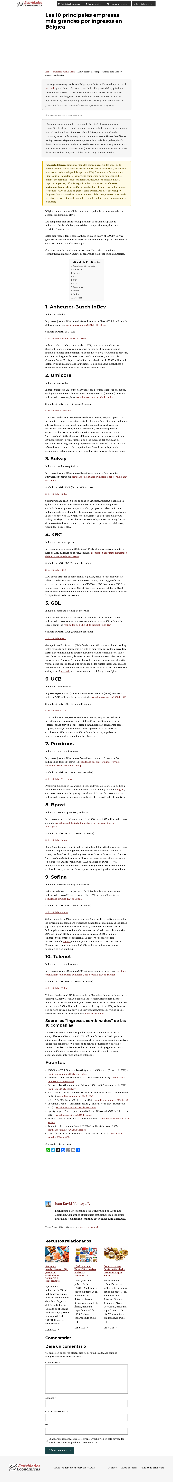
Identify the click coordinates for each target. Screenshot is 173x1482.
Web (47, 1425)
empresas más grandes (64, 71)
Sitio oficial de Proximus (58, 779)
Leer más (52, 1330)
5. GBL (74, 280)
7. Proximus (77, 287)
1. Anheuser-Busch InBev (83, 265)
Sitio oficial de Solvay (57, 494)
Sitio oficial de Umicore (58, 410)
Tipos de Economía (143, 4)
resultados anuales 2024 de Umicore (96, 397)
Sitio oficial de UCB (55, 710)
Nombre (50, 1397)
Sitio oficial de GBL (55, 638)
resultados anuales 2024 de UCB (109, 697)
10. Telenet (76, 297)
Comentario (52, 1362)
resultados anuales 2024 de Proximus (76, 1107)
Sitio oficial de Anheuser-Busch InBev (65, 338)
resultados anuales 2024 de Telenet (67, 1129)
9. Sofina (75, 294)
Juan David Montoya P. (72, 1203)
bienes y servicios (94, 1013)
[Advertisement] (86, 50)
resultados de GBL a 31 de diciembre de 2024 (87, 624)
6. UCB (74, 283)
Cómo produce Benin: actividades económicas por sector (114, 1270)
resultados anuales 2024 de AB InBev (85, 325)
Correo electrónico (56, 1411)
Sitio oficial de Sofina (56, 912)
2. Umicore (76, 269)
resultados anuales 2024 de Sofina (63, 898)
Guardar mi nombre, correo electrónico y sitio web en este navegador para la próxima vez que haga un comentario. (86, 1440)
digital (120, 789)
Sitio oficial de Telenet (57, 988)
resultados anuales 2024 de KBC (76, 1096)
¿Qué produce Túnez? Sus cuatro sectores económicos (85, 1270)
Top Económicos (94, 4)
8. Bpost (75, 290)
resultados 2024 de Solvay (62, 1088)
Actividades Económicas (70, 4)
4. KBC (74, 276)
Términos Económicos (118, 4)
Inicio (48, 71)
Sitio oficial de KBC (55, 570)
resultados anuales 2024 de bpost (74, 1114)
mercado (50, 88)
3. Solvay (75, 273)
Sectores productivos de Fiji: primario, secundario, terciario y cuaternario (56, 1273)
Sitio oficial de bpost (56, 840)
